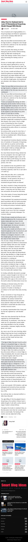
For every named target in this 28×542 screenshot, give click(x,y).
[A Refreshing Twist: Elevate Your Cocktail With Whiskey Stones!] (4, 504)
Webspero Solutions (17, 539)
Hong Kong (11, 416)
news (15, 416)
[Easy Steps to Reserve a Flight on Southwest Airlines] (7, 447)
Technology (3, 524)
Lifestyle (2, 529)
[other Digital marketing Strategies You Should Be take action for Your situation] (4, 510)
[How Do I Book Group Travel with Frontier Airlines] (20, 447)
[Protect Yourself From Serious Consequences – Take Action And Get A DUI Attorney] (4, 498)
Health (2, 532)
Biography (3, 526)
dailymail (5, 416)
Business (2, 521)
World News (4, 19)
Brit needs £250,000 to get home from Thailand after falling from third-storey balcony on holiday (20, 434)
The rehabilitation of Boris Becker (7, 432)
